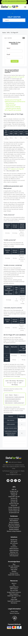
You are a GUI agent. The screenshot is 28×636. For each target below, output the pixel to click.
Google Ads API (14, 491)
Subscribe (14, 61)
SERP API (14, 489)
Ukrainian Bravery (14, 587)
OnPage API (14, 494)
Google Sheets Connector (14, 592)
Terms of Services (14, 613)
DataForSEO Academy (14, 575)
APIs (8, 32)
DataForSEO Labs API (14, 496)
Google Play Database (14, 526)
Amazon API (14, 505)
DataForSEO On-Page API (17, 77)
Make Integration (14, 594)
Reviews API (14, 498)
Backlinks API (14, 493)
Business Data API (14, 503)
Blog (14, 564)
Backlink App (14, 539)
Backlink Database (14, 529)
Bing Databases (14, 520)
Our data (14, 597)
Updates (14, 571)
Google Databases (14, 518)
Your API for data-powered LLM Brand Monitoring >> (14, 2)
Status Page (14, 599)
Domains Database (14, 527)
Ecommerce (14, 546)
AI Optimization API (14, 512)
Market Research (14, 548)
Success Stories (14, 573)
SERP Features (14, 588)
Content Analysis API (14, 510)
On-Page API (14, 32)
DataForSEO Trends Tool (13, 595)
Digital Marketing (14, 550)
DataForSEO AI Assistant (14, 601)
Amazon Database (14, 522)
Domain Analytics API (14, 509)
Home (4, 32)
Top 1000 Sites (14, 590)
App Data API (14, 502)
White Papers (14, 567)
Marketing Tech (14, 552)
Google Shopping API (14, 507)
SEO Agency (14, 541)
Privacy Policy (14, 611)
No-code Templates (14, 566)
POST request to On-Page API (16, 169)
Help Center (14, 569)
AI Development (14, 555)
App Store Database (14, 524)
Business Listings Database (14, 531)
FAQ (14, 585)
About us (14, 583)
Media (14, 545)
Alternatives (14, 603)
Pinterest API (14, 500)
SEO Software (14, 543)
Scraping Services (14, 554)
